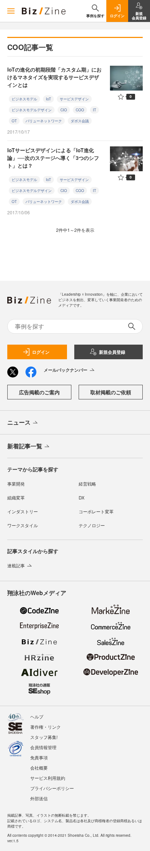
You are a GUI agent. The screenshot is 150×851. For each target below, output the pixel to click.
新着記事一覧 (24, 446)
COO (80, 109)
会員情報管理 (43, 747)
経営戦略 (87, 483)
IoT (48, 98)
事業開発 (16, 483)
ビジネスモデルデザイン (32, 109)
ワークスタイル (22, 525)
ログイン (41, 352)
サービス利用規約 (47, 778)
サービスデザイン (74, 98)
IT (94, 109)
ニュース (19, 422)
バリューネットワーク (43, 120)
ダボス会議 (80, 120)
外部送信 (39, 798)
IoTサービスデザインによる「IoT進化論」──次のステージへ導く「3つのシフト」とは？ (53, 157)
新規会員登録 (112, 352)
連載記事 (16, 565)
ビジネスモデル (24, 98)
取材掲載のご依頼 (110, 392)
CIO (63, 109)
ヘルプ (36, 716)
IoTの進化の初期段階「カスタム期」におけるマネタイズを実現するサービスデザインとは (54, 77)
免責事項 (39, 757)
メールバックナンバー (65, 370)
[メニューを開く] (11, 11)
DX (81, 497)
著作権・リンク (45, 727)
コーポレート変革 (96, 511)
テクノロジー (92, 525)
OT (14, 120)
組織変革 (16, 497)
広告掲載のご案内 (39, 392)
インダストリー (22, 511)
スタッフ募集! (44, 737)
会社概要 (39, 767)
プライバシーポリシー (52, 788)
